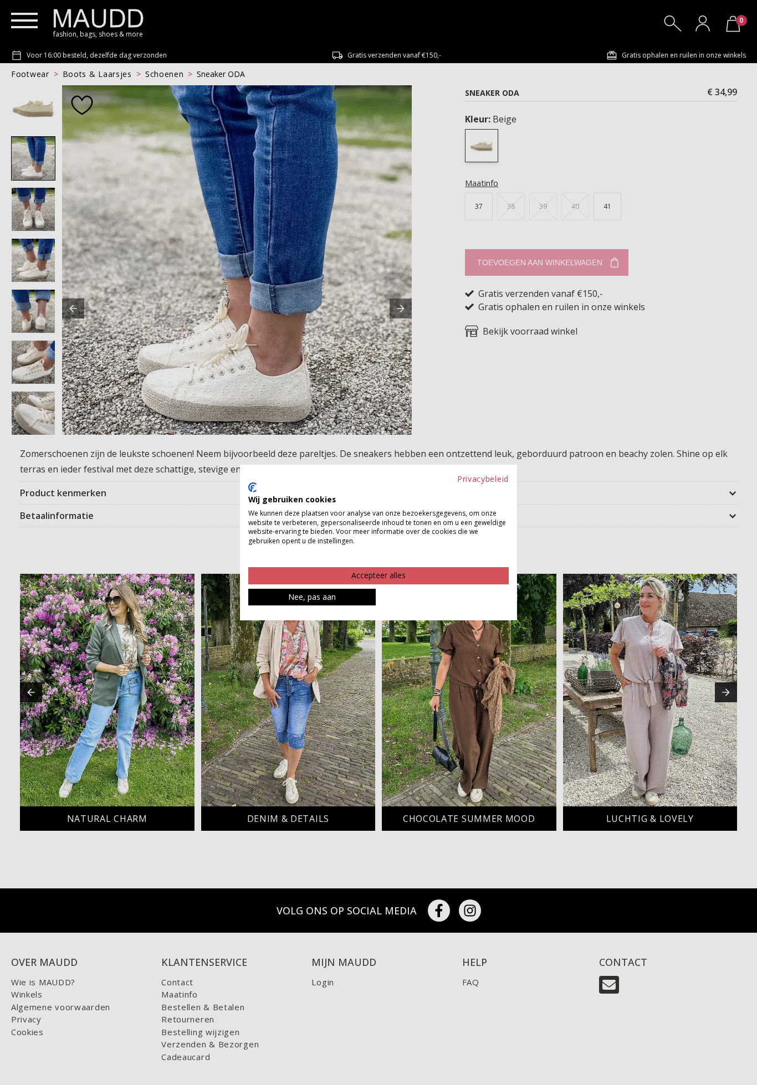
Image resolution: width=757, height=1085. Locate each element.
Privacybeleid (483, 479)
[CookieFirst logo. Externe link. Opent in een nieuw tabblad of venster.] (252, 487)
